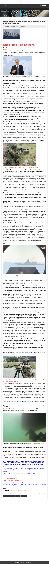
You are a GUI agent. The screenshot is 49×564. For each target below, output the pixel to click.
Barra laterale (42, 5)
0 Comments (22, 26)
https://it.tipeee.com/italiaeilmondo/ (14, 480)
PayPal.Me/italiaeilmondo (11, 478)
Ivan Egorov (5, 49)
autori (5, 496)
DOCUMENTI (31, 8)
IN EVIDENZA (16, 8)
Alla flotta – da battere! (19, 44)
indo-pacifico (24, 493)
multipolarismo (31, 493)
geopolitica (19, 493)
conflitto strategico (12, 493)
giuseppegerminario (14, 26)
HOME (5, 8)
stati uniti (43, 493)
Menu (5, 5)
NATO (36, 493)
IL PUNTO (22, 8)
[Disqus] (24, 515)
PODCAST (37, 8)
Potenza (4, 379)
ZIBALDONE (10, 8)
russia (39, 493)
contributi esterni (11, 496)
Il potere (5, 167)
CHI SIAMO (42, 8)
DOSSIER (26, 8)
